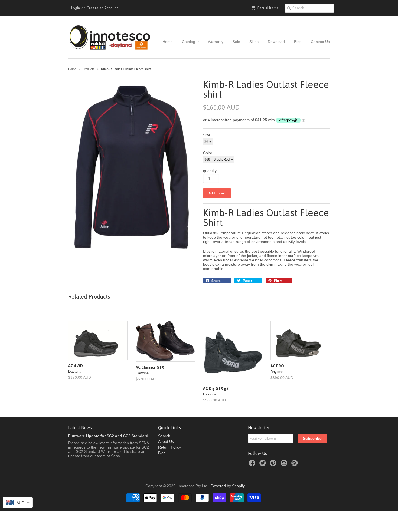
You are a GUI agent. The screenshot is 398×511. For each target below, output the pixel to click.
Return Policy (169, 447)
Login (75, 8)
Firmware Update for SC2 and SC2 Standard (108, 436)
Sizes (254, 41)
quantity (210, 171)
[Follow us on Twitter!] (263, 464)
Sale (236, 41)
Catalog (189, 41)
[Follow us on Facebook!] (253, 464)
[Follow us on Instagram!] (285, 464)
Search (164, 436)
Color (207, 153)
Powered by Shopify (228, 486)
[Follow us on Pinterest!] (274, 464)
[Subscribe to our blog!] (295, 464)
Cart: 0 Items (267, 8)
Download (276, 41)
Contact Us (320, 41)
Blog (298, 41)
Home (167, 41)
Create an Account (102, 8)
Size (206, 135)
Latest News (80, 427)
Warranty (215, 41)
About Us (166, 441)
